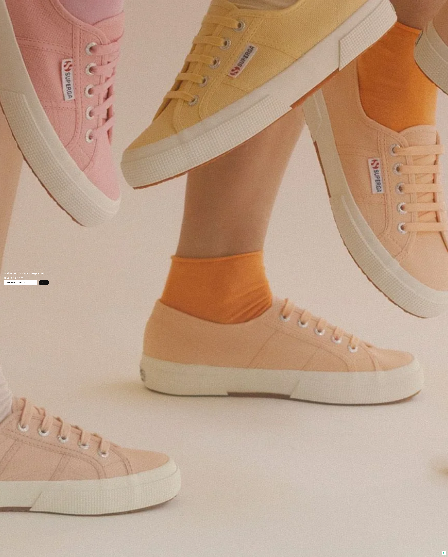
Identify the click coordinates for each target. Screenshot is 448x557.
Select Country (14, 278)
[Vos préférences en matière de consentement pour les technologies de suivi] (444, 553)
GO (44, 282)
